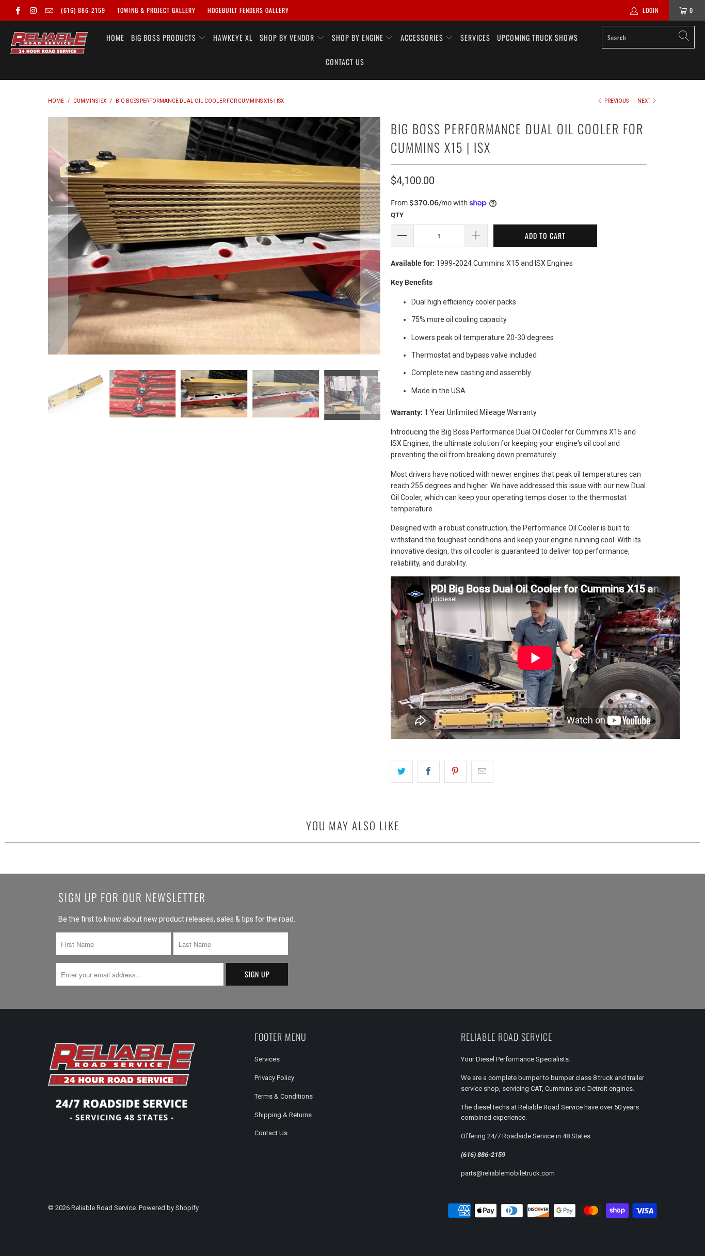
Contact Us (345, 61)
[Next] (370, 236)
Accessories (422, 37)
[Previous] (57, 236)
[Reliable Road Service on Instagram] (32, 10)
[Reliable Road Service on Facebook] (17, 10)
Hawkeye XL (233, 37)
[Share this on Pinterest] (455, 771)
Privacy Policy (274, 1078)
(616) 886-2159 (83, 10)
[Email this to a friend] (482, 771)
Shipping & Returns (283, 1115)
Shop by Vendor (288, 37)
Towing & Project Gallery (156, 10)
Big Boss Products (164, 37)
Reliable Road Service (103, 1208)
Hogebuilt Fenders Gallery (248, 10)
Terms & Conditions (283, 1096)
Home (115, 37)
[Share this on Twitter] (402, 771)
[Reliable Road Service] (49, 43)
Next (644, 101)
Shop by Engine (359, 37)
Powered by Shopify (169, 1208)
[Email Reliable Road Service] (48, 10)
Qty (397, 215)
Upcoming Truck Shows (537, 37)
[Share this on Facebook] (429, 771)
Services (475, 37)
